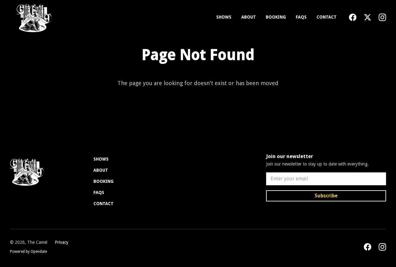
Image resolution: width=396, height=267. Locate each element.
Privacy (61, 242)
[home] (33, 17)
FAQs (301, 17)
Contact (326, 17)
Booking (276, 17)
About (248, 17)
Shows (223, 17)
